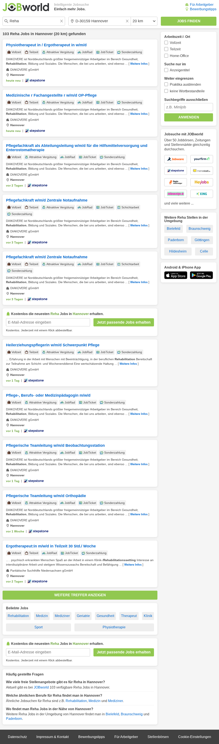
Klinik (148, 616)
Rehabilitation (18, 616)
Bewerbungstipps (203, 9)
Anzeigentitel (180, 70)
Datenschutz (17, 737)
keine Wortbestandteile (187, 91)
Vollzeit (175, 43)
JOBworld (41, 687)
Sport (38, 627)
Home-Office (179, 56)
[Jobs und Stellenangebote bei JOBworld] (26, 7)
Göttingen (202, 240)
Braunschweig (132, 714)
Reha (14, 34)
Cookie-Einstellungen (194, 737)
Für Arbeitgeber (201, 4)
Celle (204, 251)
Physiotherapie (114, 627)
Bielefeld (112, 714)
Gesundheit (105, 616)
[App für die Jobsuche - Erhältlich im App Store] (175, 275)
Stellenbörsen (158, 737)
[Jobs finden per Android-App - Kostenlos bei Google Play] (201, 275)
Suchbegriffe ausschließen (186, 100)
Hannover (44, 34)
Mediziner (62, 616)
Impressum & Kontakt (52, 737)
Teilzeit (175, 49)
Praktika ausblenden (185, 84)
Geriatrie (83, 616)
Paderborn (14, 718)
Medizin (42, 616)
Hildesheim (177, 251)
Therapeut (129, 616)
